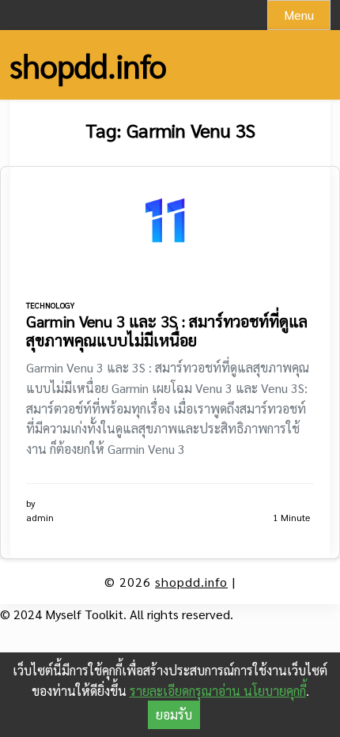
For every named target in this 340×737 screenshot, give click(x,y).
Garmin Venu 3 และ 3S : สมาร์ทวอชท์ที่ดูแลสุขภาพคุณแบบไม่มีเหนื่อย (167, 331)
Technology (50, 305)
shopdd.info (88, 65)
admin (40, 517)
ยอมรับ (174, 714)
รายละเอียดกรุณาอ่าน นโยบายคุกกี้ (218, 690)
